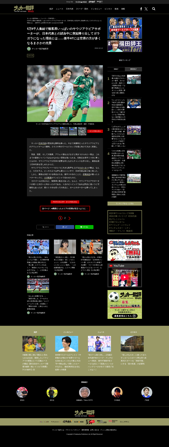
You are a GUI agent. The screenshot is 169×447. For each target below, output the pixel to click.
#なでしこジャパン (117, 219)
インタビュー (96, 9)
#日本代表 (132, 216)
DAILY (116, 69)
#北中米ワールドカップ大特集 (121, 213)
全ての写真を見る (95, 131)
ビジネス (108, 9)
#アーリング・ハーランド (119, 225)
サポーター (83, 168)
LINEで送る (85, 227)
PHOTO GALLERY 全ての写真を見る (65, 202)
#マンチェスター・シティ (119, 228)
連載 (123, 9)
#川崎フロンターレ (117, 222)
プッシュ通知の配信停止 (108, 430)
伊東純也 (86, 174)
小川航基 (48, 178)
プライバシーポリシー (72, 430)
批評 (51, 9)
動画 (116, 9)
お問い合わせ (94, 430)
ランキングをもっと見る (125, 203)
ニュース (59, 9)
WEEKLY (133, 69)
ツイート (47, 227)
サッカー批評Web (32, 18)
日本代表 (69, 9)
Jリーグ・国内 (82, 9)
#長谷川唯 (113, 216)
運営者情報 (85, 430)
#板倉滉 (129, 231)
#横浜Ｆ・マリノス (117, 231)
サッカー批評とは (58, 430)
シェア (65, 227)
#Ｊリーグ (123, 216)
